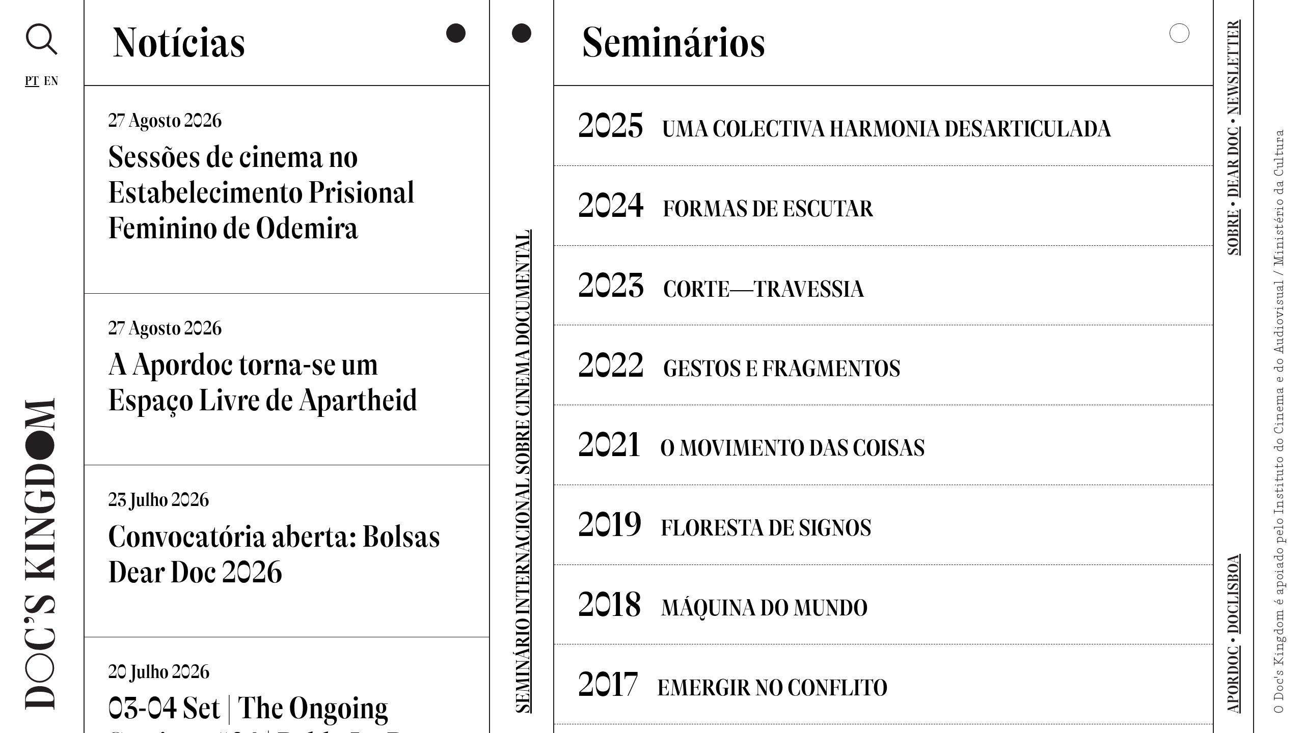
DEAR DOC (1233, 162)
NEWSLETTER (1233, 67)
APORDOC (1233, 679)
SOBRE (1233, 232)
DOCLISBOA (1233, 594)
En (51, 81)
